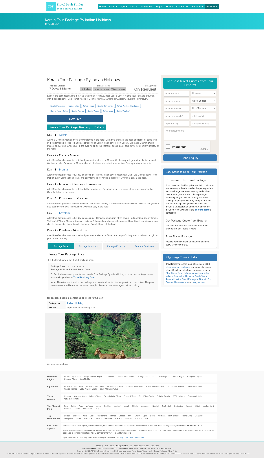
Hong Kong (187, 415)
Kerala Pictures (78, 111)
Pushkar (107, 406)
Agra (81, 406)
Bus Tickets (197, 6)
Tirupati (202, 279)
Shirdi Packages (190, 279)
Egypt (145, 415)
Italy (129, 415)
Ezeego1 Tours (130, 396)
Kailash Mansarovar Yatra (196, 273)
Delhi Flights (163, 376)
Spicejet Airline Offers (147, 376)
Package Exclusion (116, 246)
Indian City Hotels (101, 446)
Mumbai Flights (178, 376)
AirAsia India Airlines (126, 376)
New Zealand (174, 415)
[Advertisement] (132, 52)
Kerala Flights (88, 105)
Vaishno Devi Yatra (175, 276)
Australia (161, 415)
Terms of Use (141, 448)
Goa (66, 406)
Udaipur (117, 406)
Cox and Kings (80, 396)
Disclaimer (151, 448)
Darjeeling (178, 406)
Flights (159, 6)
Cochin (63, 135)
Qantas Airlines (70, 388)
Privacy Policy (129, 448)
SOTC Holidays (179, 396)
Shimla (135, 406)
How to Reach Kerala (59, 111)
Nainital (155, 406)
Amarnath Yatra (173, 279)
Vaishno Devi (208, 406)
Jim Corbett (166, 406)
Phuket (78, 418)
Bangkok (128, 418)
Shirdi (197, 406)
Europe (67, 415)
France (113, 415)
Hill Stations (86, 88)
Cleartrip (67, 396)
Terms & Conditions (144, 246)
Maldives (108, 418)
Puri (209, 279)
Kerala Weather (123, 111)
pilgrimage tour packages (178, 266)
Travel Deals (53, 24)
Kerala (73, 406)
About (121, 448)
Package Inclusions (88, 246)
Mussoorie (145, 406)
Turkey (137, 415)
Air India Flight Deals (72, 376)
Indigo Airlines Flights (93, 376)
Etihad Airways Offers (155, 386)
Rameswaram (181, 282)
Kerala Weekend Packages (128, 105)
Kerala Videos (93, 111)
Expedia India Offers (112, 396)
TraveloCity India (195, 396)
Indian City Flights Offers (119, 446)
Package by (54, 303)
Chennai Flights (70, 379)
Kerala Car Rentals (105, 105)
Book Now (212, 6)
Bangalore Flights (194, 376)
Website (52, 307)
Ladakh (77, 408)
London (76, 415)
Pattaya (138, 418)
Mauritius (88, 418)
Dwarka (169, 282)
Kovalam (64, 213)
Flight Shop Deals (146, 396)
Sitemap (160, 448)
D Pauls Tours (95, 396)
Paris (84, 415)
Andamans (87, 408)
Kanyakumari (199, 282)
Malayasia (68, 418)
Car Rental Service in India (139, 446)
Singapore (199, 415)
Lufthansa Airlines (194, 386)
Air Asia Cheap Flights (95, 386)
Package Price (61, 246)
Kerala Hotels (73, 105)
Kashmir (67, 408)
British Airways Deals (134, 386)
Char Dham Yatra (174, 273)
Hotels (169, 6)
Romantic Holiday (101, 88)
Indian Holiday (75, 303)
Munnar (64, 169)
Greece (122, 415)
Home (102, 6)
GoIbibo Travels (163, 396)
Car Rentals (182, 6)
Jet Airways (110, 376)
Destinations (146, 6)
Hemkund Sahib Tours (196, 276)
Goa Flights (85, 379)
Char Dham (155, 446)
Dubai (152, 415)
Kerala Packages (57, 105)
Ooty (97, 408)
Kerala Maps (108, 111)
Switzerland (102, 415)
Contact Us (168, 448)
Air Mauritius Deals (115, 386)
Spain (92, 415)
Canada (98, 418)
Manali (126, 406)
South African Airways (109, 388)
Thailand (118, 418)
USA (146, 418)
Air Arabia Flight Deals (73, 386)
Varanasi (89, 406)
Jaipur (98, 406)
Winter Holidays (118, 88)
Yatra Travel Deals (71, 398)
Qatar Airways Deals (88, 388)
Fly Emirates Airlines (175, 386)
